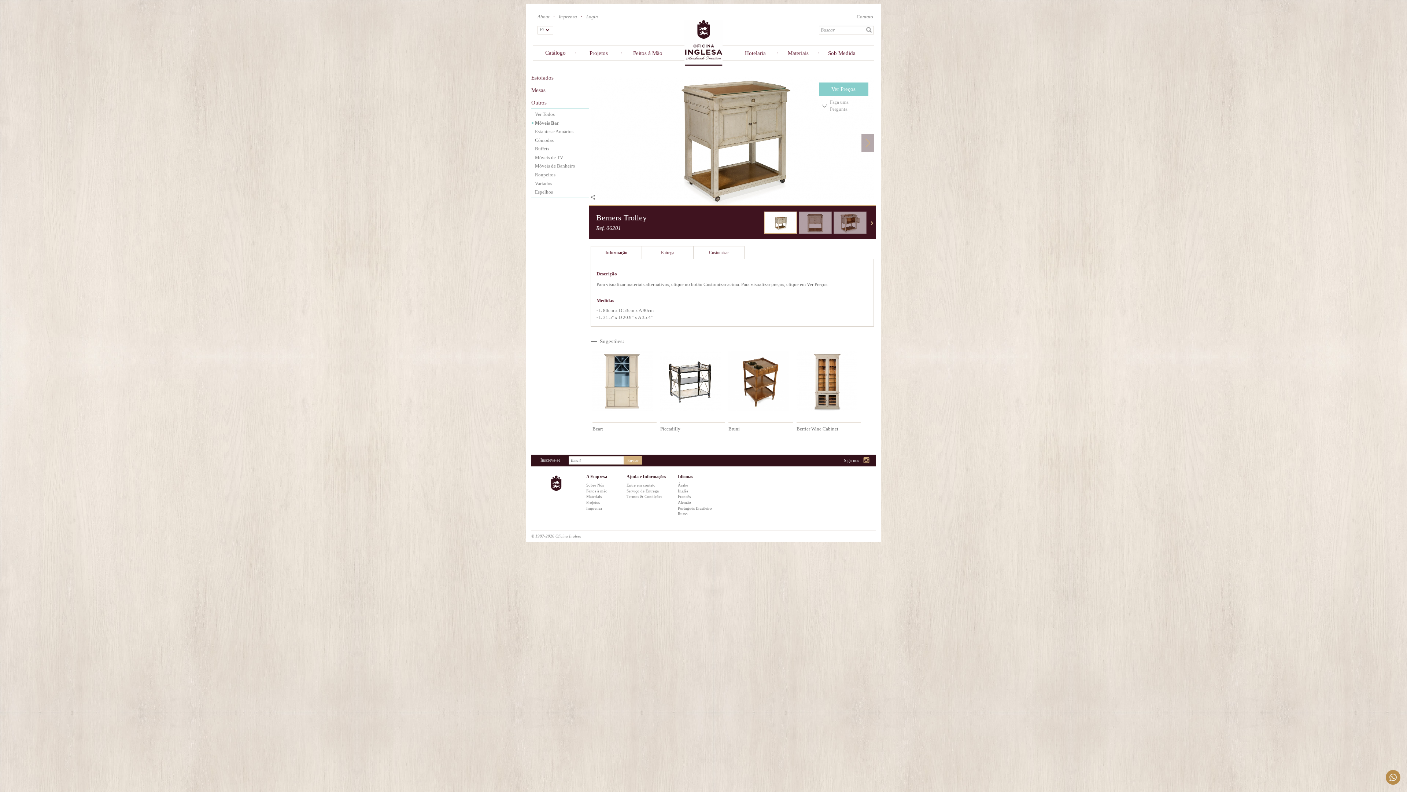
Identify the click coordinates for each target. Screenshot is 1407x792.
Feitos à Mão (647, 53)
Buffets (542, 148)
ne (872, 223)
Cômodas (544, 140)
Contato (865, 16)
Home (703, 42)
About (544, 16)
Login (592, 16)
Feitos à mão (597, 491)
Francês (684, 496)
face (848, 460)
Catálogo (555, 53)
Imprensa (568, 16)
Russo (683, 513)
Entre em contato (641, 485)
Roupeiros (545, 174)
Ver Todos (545, 114)
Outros (539, 103)
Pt (542, 29)
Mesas (538, 90)
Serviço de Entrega (643, 491)
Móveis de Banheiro (555, 166)
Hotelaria (755, 53)
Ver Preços (843, 89)
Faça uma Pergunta (839, 105)
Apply (869, 30)
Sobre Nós (595, 485)
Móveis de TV (549, 157)
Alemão (684, 502)
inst (866, 460)
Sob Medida (842, 53)
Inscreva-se (550, 460)
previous (758, 223)
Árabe (683, 485)
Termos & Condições (644, 496)
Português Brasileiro (695, 508)
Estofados (542, 78)
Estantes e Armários (554, 131)
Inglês (683, 491)
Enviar (633, 460)
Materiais (798, 53)
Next (867, 142)
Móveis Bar (547, 123)
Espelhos (544, 192)
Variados (543, 183)
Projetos (599, 53)
